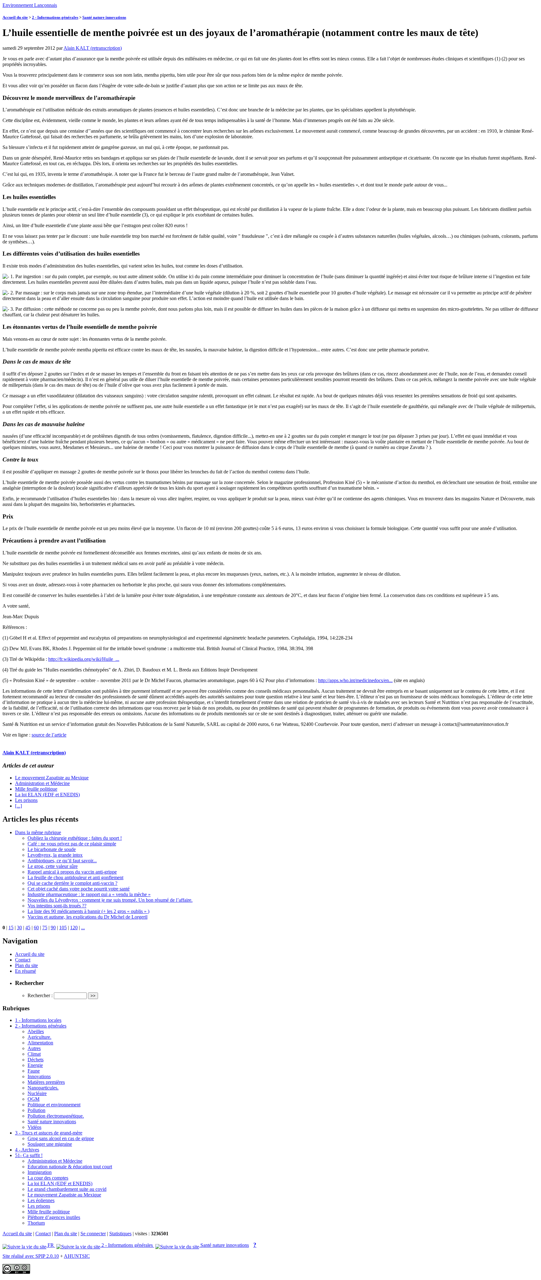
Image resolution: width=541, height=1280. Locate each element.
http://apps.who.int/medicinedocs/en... (355, 680)
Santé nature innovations (104, 17)
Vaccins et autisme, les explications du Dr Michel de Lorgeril (87, 917)
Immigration (40, 1172)
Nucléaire (37, 1093)
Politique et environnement (54, 1104)
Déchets (36, 1059)
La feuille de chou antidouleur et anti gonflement (75, 877)
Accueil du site (15, 17)
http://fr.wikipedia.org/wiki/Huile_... (83, 659)
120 (74, 927)
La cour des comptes (48, 1178)
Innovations (39, 1076)
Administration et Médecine (42, 783)
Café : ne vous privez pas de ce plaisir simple (72, 843)
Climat (34, 1054)
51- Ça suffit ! (29, 1155)
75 (44, 927)
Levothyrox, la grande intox (55, 855)
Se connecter (93, 1233)
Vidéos (34, 1127)
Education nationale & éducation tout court (70, 1166)
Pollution (36, 1110)
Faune (34, 1070)
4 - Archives (27, 1149)
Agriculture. (39, 1037)
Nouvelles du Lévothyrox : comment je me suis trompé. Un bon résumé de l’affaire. (110, 900)
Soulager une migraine (50, 1144)
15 (10, 927)
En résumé (25, 971)
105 (63, 927)
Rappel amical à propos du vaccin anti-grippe (72, 872)
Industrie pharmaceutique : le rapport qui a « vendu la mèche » (89, 894)
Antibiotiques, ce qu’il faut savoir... (62, 860)
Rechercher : (40, 995)
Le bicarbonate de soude (52, 849)
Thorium (36, 1223)
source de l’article (49, 734)
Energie (35, 1065)
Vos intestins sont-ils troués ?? (57, 905)
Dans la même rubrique (38, 832)
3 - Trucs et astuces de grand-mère (48, 1132)
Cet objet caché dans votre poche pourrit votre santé (79, 888)
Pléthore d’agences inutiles (54, 1217)
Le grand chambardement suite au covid (67, 1189)
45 (27, 927)
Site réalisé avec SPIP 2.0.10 (31, 1256)
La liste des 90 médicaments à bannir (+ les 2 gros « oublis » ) (88, 911)
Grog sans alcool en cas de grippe (61, 1138)
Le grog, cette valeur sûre (53, 866)
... (83, 927)
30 (19, 927)
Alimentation (40, 1042)
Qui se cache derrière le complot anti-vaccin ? (72, 883)
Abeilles (36, 1031)
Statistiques (120, 1233)
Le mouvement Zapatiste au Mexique (52, 777)
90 (53, 927)
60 (36, 927)
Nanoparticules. (43, 1087)
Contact (22, 959)
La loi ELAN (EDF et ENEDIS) (47, 794)
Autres (34, 1048)
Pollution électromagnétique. (56, 1116)
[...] (18, 805)
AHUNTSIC (77, 1256)
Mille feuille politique (36, 789)
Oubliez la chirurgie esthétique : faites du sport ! (75, 838)
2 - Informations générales (55, 17)
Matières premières (46, 1082)
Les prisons (26, 800)
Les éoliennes (41, 1200)
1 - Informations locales (38, 1020)
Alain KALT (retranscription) (93, 48)
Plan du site (26, 965)
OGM (33, 1099)
